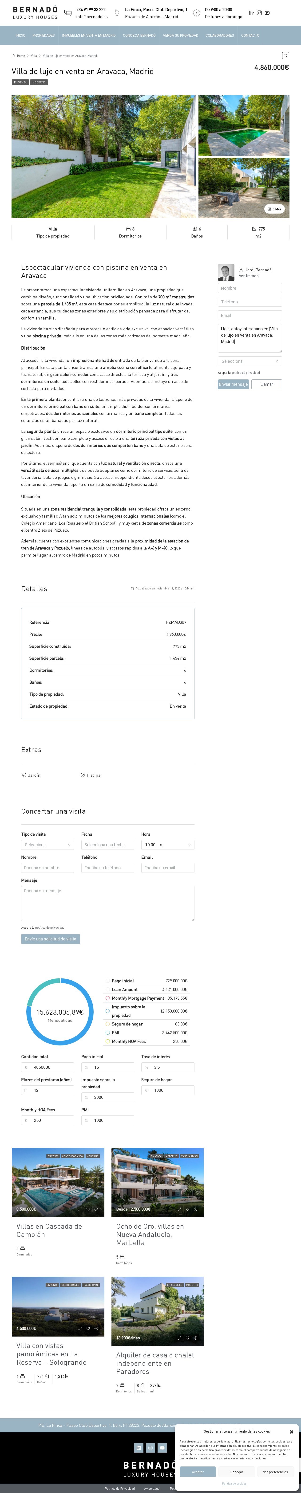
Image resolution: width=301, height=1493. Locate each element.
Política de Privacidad (120, 1488)
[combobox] (47, 845)
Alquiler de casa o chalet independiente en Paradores (155, 1363)
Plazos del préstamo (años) (46, 1079)
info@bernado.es (92, 16)
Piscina (94, 775)
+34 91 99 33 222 (91, 9)
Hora (145, 834)
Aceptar (198, 1472)
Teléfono (89, 857)
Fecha (86, 834)
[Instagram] (150, 1448)
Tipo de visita (33, 834)
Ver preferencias (275, 1472)
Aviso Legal (152, 1488)
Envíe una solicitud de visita (50, 938)
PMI (85, 1109)
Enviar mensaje (233, 384)
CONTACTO (250, 35)
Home (21, 56)
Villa (34, 56)
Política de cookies (234, 1483)
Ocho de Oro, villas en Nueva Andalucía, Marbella (150, 1234)
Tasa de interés (155, 1056)
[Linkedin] (138, 1448)
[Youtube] (162, 1448)
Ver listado (249, 275)
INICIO (20, 35)
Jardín (34, 775)
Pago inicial (92, 1056)
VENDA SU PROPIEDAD (180, 35)
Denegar (236, 1472)
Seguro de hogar (156, 1079)
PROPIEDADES (44, 35)
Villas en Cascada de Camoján (49, 1230)
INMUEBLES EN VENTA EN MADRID (89, 35)
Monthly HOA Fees (38, 1109)
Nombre (28, 857)
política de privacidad (49, 927)
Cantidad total (34, 1056)
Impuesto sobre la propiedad (98, 1083)
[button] (291, 1431)
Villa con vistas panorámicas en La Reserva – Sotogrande (51, 1353)
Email (147, 857)
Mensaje (29, 880)
